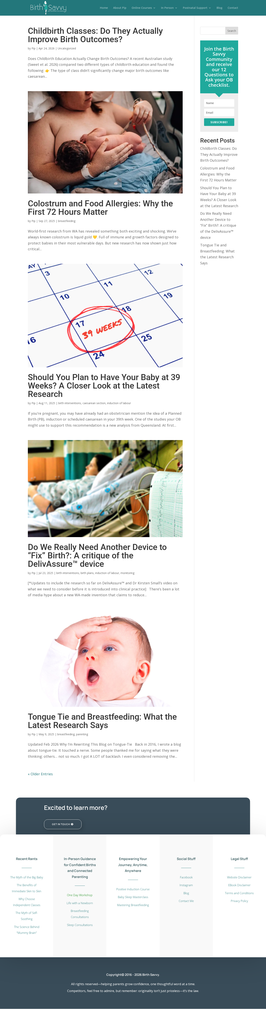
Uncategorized (67, 48)
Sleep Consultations (80, 925)
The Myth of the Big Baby (26, 877)
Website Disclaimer (239, 877)
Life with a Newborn (80, 903)
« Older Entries (40, 774)
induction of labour (119, 403)
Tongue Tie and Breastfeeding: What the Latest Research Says (102, 721)
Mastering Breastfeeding (133, 905)
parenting (82, 734)
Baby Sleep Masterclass (133, 897)
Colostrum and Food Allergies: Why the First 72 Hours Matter (100, 208)
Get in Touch (61, 824)
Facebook (186, 877)
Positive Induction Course (133, 889)
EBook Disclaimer (239, 885)
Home (104, 8)
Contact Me (186, 901)
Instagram (186, 885)
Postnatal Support (195, 8)
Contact (233, 8)
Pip (33, 48)
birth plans (87, 573)
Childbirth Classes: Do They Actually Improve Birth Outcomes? (95, 35)
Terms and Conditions (239, 893)
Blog (219, 8)
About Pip (119, 8)
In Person (167, 8)
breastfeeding (66, 221)
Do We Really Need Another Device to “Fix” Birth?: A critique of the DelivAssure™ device (97, 555)
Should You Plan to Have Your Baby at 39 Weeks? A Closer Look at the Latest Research (104, 385)
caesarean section (94, 403)
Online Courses (142, 8)
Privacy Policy (239, 901)
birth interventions (69, 403)
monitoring (127, 573)
